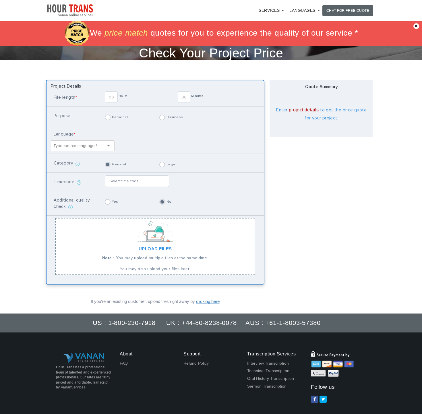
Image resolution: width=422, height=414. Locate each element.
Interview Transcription (268, 363)
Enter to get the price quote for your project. (321, 114)
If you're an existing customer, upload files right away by (155, 301)
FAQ (124, 363)
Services (269, 10)
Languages (302, 10)
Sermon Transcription (267, 386)
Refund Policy (196, 363)
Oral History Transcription (270, 378)
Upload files (155, 258)
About (126, 353)
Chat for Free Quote (347, 11)
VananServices (73, 387)
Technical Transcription (268, 370)
